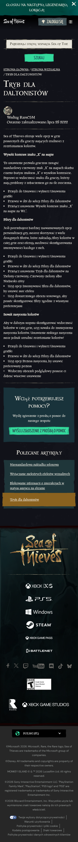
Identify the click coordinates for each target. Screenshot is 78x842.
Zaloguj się (55, 22)
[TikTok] (60, 666)
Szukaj (39, 58)
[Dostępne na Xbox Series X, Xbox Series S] (39, 586)
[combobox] (39, 44)
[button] (39, 733)
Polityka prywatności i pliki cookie (37, 826)
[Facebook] (8, 665)
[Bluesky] (69, 666)
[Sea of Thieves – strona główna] (19, 21)
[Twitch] (26, 666)
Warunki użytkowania (37, 821)
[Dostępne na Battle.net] (39, 651)
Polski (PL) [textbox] (31, 733)
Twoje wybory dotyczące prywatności (41, 817)
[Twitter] (16, 665)
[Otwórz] (70, 22)
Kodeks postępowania (25, 830)
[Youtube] (38, 666)
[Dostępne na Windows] (39, 612)
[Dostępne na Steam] (39, 625)
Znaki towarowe (52, 830)
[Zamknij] (74, 4)
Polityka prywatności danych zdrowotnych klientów (39, 834)
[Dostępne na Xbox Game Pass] (39, 638)
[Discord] (51, 666)
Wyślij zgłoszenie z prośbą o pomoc (39, 431)
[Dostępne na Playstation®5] (39, 599)
